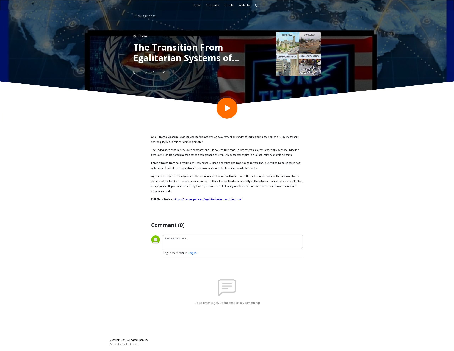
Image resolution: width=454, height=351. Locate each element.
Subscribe (212, 5)
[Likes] (135, 72)
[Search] (257, 5)
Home (197, 5)
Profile (229, 5)
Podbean (134, 344)
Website (244, 5)
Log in (192, 253)
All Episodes (146, 16)
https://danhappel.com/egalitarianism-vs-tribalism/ (207, 199)
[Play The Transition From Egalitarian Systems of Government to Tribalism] (227, 108)
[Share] (164, 72)
